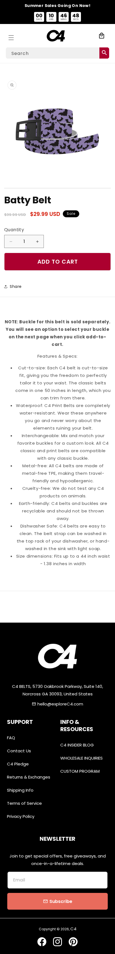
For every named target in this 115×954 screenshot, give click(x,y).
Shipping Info (20, 790)
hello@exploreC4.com (60, 704)
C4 (73, 929)
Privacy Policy (20, 816)
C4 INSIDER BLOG (77, 745)
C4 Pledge (18, 764)
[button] (11, 36)
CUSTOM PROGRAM (80, 771)
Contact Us (19, 751)
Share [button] (16, 286)
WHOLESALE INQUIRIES (81, 758)
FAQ (11, 738)
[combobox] (57, 53)
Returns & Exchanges (28, 777)
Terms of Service (24, 803)
